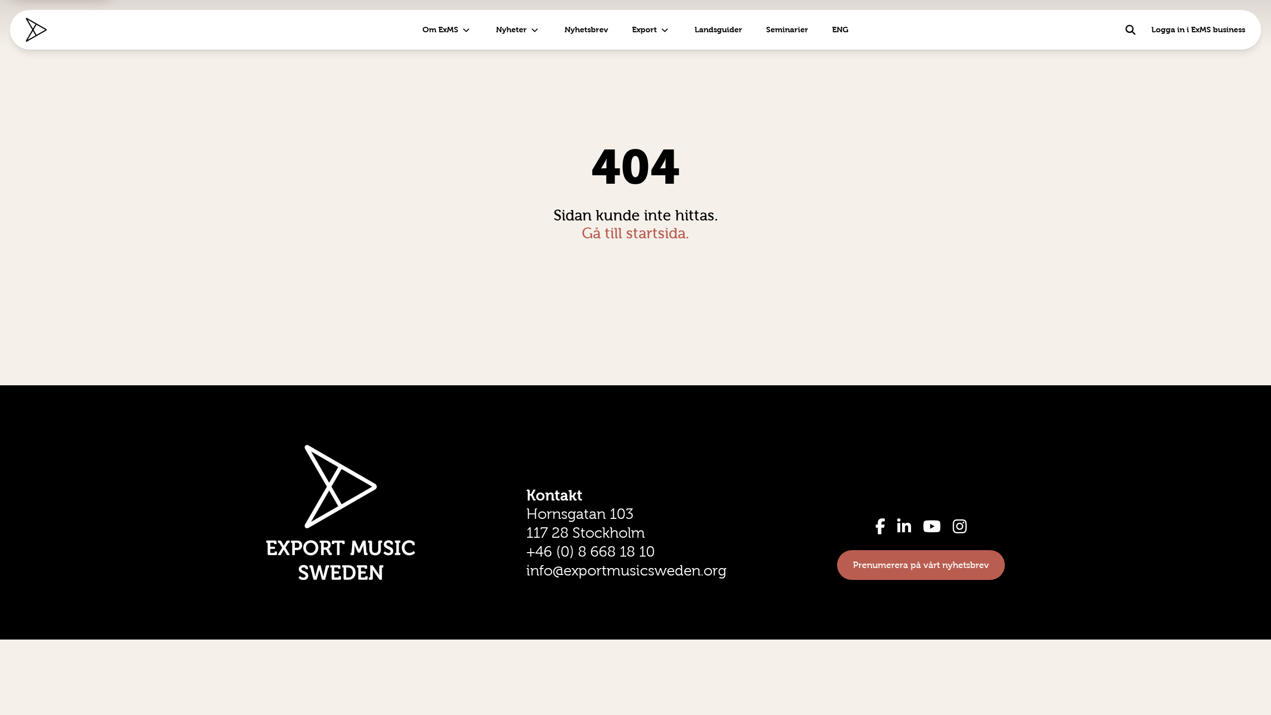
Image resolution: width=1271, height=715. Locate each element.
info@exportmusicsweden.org (626, 570)
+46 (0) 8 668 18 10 (590, 552)
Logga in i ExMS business (1198, 29)
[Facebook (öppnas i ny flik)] (880, 526)
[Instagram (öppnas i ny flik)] (960, 526)
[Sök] (1130, 30)
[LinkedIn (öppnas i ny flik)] (904, 526)
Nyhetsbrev (586, 29)
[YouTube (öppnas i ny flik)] (932, 526)
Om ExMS (440, 29)
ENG (840, 29)
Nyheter (511, 29)
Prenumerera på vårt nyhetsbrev (921, 565)
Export (644, 29)
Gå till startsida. (635, 233)
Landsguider (718, 29)
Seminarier (787, 29)
